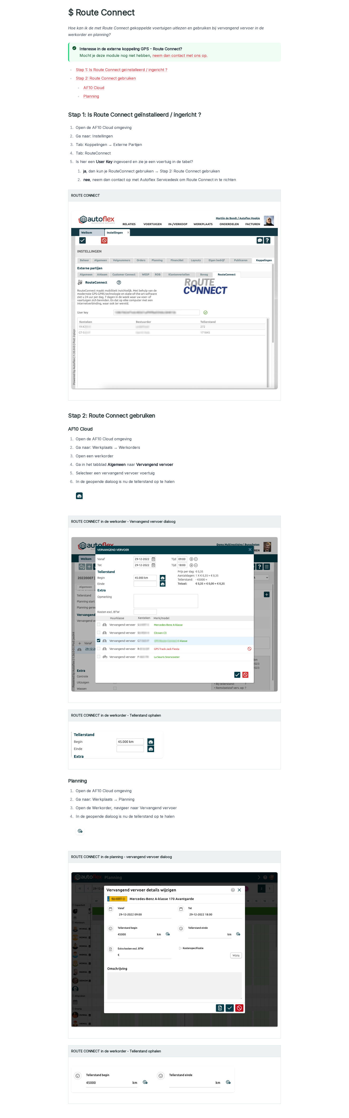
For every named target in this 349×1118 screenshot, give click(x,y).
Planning (91, 96)
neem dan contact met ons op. (180, 55)
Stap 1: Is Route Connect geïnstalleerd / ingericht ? (121, 69)
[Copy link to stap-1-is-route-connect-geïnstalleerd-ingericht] (205, 115)
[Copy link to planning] (91, 781)
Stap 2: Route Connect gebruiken (106, 78)
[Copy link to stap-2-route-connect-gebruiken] (159, 416)
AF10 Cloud (93, 87)
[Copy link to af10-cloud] (96, 429)
